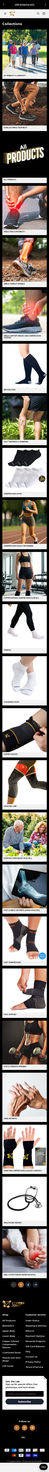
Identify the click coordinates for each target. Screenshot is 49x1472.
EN (23, 1437)
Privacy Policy (33, 1362)
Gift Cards (7, 1366)
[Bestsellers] (24, 368)
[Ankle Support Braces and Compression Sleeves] (24, 315)
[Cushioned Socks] (24, 680)
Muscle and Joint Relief (11, 1359)
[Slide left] (3, 4)
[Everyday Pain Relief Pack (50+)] (24, 837)
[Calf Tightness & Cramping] (24, 420)
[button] (38, 13)
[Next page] (35, 1284)
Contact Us (31, 1357)
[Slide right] (45, 4)
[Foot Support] (24, 993)
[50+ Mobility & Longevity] (24, 54)
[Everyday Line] (24, 785)
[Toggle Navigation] (5, 13)
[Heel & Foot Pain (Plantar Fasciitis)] (24, 1253)
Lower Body (8, 1336)
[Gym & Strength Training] (24, 1045)
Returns (29, 1331)
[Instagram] (24, 1428)
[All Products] (24, 158)
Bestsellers (8, 1326)
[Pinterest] (32, 1428)
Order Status (32, 1320)
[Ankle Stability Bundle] (24, 262)
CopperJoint (15, 1461)
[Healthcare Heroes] (24, 1201)
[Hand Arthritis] (24, 1097)
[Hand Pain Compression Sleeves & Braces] (24, 1149)
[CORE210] (24, 628)
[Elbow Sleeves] (24, 732)
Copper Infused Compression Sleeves (10, 1344)
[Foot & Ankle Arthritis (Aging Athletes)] (24, 889)
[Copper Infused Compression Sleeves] (24, 576)
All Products (9, 1320)
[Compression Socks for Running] (24, 524)
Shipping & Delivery (36, 1326)
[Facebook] (17, 1428)
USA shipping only (24, 4)
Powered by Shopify (32, 1461)
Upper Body (8, 1331)
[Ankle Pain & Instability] (24, 210)
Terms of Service (34, 1367)
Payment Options (35, 1336)
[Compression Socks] (24, 472)
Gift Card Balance (35, 1346)
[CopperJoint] (12, 13)
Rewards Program (35, 1341)
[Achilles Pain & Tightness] (24, 106)
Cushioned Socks (11, 1352)
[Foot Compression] (24, 941)
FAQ (27, 1351)
